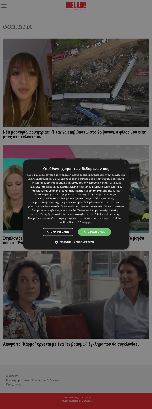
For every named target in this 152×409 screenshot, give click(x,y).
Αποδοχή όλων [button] (94, 232)
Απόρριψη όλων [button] (58, 232)
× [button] (124, 163)
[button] (76, 242)
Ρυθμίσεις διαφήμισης (107, 214)
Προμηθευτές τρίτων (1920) (77, 194)
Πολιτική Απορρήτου (81, 222)
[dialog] (76, 204)
